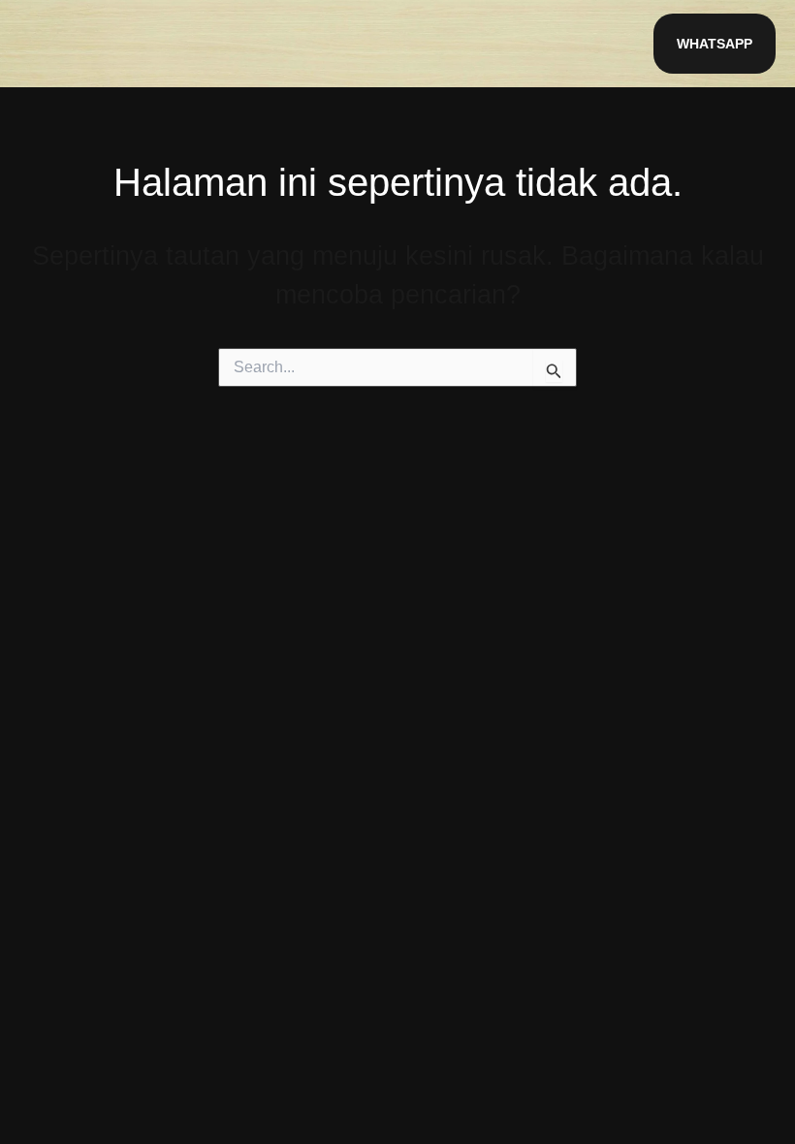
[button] (714, 44)
